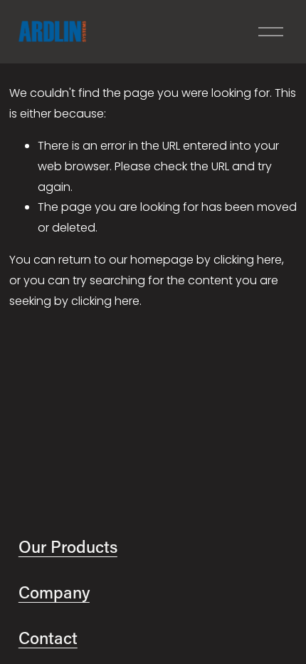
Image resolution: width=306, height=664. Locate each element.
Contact (48, 637)
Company (54, 592)
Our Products (68, 546)
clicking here (247, 259)
